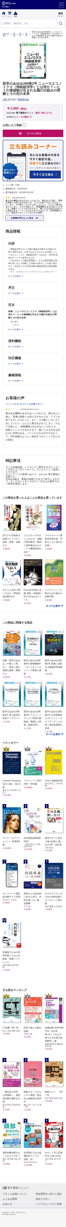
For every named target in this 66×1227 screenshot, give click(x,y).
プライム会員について (14, 1194)
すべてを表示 (53, 606)
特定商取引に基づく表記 (49, 1194)
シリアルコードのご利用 (49, 1204)
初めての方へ (43, 1199)
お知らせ (7, 1204)
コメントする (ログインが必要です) (23, 404)
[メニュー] (61, 4)
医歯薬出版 (23, 99)
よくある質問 (10, 1199)
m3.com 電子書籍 (6, 35)
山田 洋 (6, 99)
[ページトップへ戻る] (61, 1222)
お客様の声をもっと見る (22, 218)
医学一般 (20, 35)
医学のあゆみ (26, 35)
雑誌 (14, 35)
